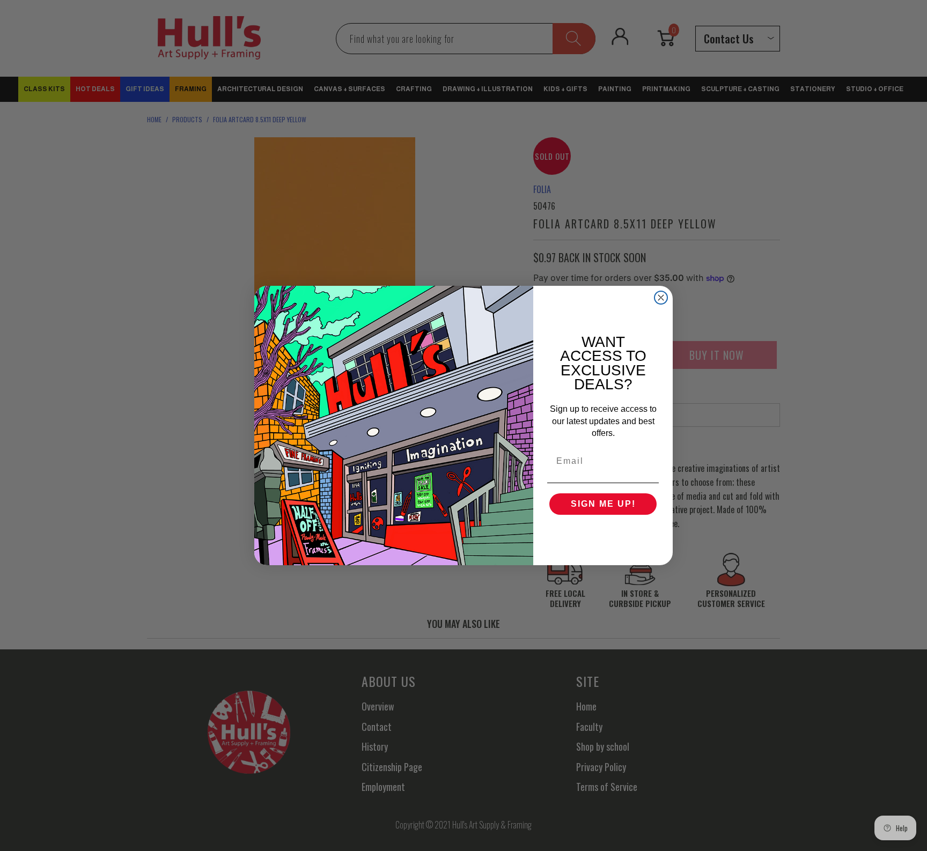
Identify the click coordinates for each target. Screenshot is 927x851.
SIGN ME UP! (603, 503)
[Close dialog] (660, 297)
